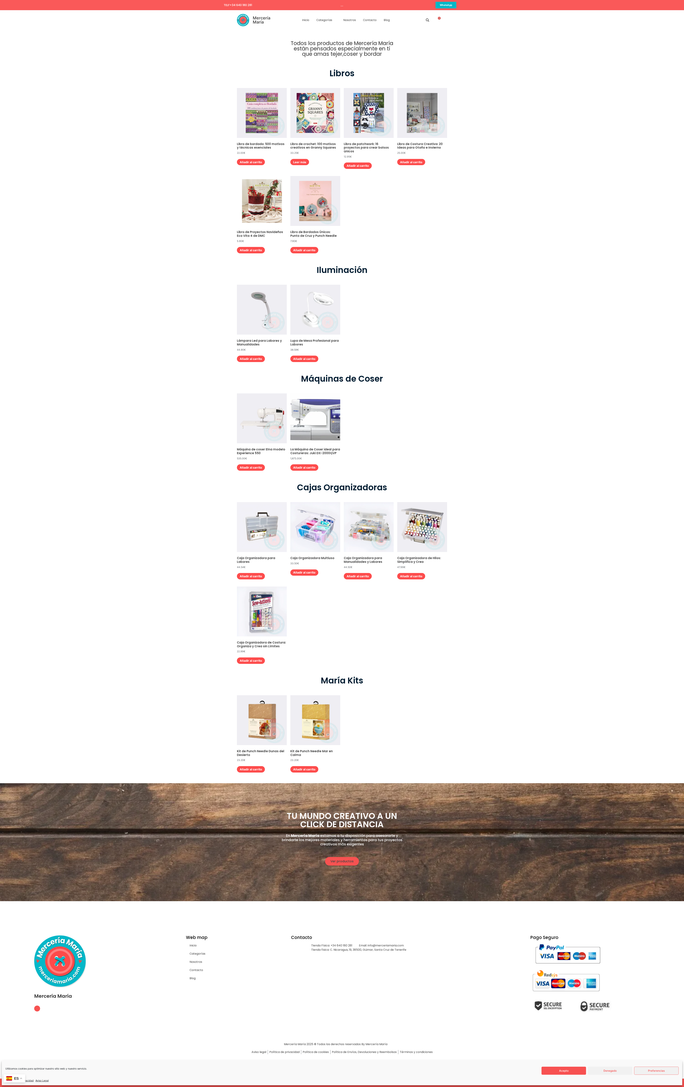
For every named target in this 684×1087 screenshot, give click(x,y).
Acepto (564, 1070)
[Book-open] (37, 1008)
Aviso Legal (42, 1080)
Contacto (370, 20)
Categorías (324, 20)
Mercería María (261, 20)
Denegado (610, 1070)
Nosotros (349, 20)
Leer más (299, 162)
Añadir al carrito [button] (251, 162)
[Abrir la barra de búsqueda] (427, 20)
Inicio (305, 20)
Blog (387, 20)
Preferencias (656, 1070)
